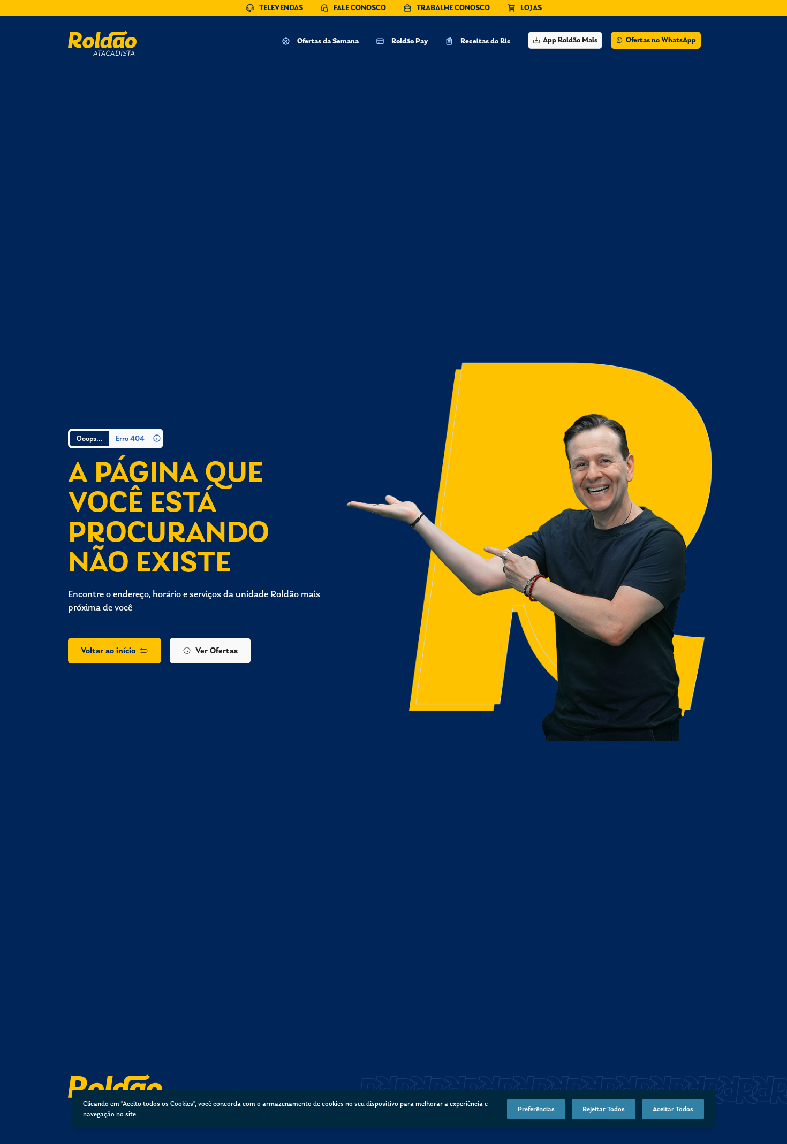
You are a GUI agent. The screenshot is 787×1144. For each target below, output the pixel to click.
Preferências (536, 1109)
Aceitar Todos (673, 1109)
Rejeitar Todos (603, 1109)
